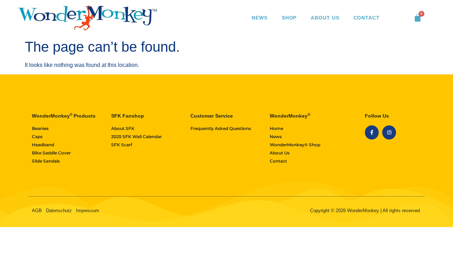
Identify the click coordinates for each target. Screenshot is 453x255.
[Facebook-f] (372, 132)
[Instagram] (389, 132)
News (260, 18)
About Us (325, 18)
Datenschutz (59, 210)
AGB (37, 210)
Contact (367, 18)
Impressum (87, 210)
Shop (289, 18)
